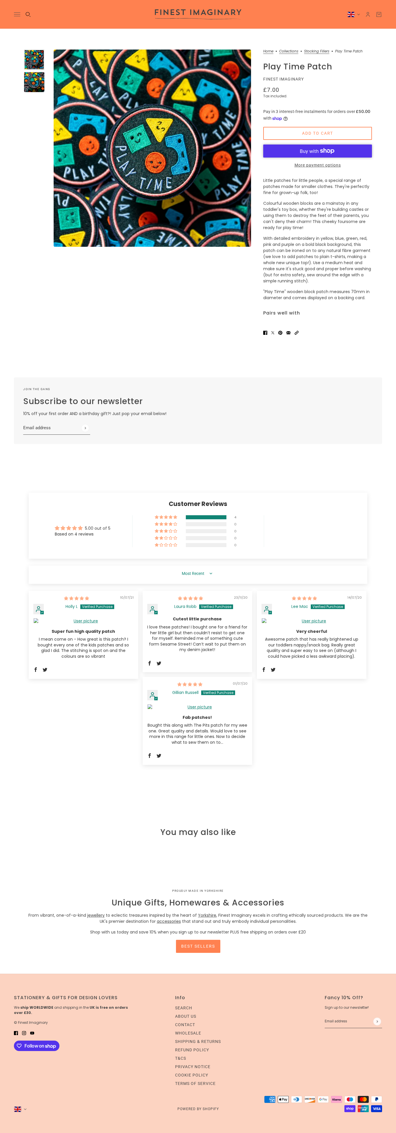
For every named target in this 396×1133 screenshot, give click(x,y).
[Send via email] (288, 332)
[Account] (368, 14)
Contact (185, 1024)
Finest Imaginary (283, 79)
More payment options (318, 165)
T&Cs (180, 1058)
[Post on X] (273, 332)
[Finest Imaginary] (198, 14)
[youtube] (32, 1033)
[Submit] (85, 428)
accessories (169, 921)
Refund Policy (192, 1050)
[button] (296, 332)
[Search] (28, 14)
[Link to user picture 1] (83, 621)
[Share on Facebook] (265, 332)
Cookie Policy (191, 1075)
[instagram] (24, 1033)
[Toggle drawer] (17, 14)
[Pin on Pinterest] (280, 332)
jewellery (96, 915)
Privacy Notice (192, 1066)
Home (268, 52)
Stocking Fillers (316, 52)
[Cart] (379, 14)
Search (183, 1008)
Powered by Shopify (198, 1109)
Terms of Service (195, 1083)
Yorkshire (207, 915)
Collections (288, 52)
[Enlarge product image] (152, 148)
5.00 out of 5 (97, 528)
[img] (76, 598)
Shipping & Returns (198, 1041)
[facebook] (16, 1033)
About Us (185, 1016)
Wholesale (188, 1033)
